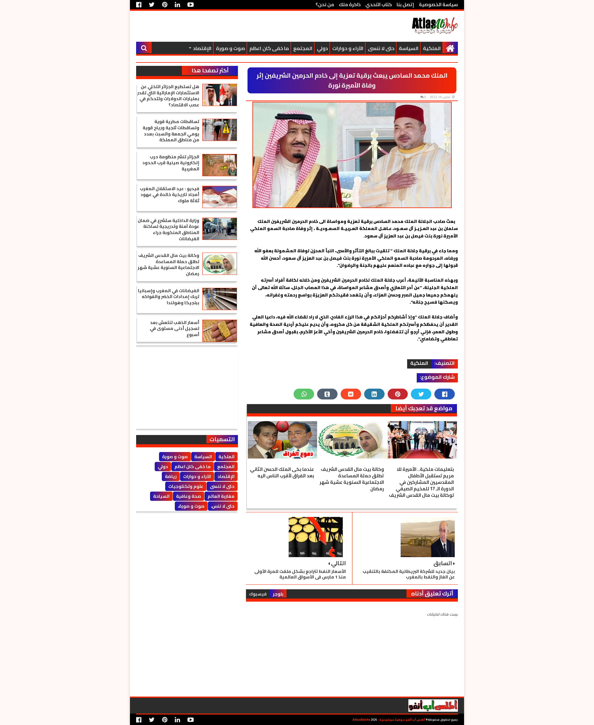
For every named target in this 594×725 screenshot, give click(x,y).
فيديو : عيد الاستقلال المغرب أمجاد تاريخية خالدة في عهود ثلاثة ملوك (169, 195)
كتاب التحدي (378, 4)
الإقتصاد (202, 48)
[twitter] (152, 4)
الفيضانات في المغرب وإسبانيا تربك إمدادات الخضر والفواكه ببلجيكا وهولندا (168, 297)
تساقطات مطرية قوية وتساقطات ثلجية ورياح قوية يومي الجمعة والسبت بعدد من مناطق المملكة (171, 130)
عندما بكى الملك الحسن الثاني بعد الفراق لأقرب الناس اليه (282, 472)
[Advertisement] (248, 26)
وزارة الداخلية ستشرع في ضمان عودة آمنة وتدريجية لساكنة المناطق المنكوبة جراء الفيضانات (168, 229)
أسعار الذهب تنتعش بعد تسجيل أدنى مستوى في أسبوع (174, 328)
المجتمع (302, 48)
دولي (322, 48)
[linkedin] (177, 4)
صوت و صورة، (191, 506)
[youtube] (190, 4)
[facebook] (140, 4)
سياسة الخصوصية (438, 4)
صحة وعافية (188, 496)
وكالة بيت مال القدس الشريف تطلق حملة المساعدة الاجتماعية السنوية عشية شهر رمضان (352, 479)
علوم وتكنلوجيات (185, 486)
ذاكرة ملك (350, 4)
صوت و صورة (230, 48)
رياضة (171, 476)
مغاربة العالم (221, 496)
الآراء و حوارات (348, 48)
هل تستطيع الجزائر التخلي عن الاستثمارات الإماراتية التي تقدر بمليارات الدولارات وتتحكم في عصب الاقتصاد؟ (168, 96)
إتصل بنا (405, 4)
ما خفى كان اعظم (269, 48)
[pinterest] (164, 4)
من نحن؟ (325, 4)
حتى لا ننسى (381, 48)
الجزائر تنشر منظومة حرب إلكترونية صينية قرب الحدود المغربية (170, 163)
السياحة (161, 496)
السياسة (409, 48)
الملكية (432, 48)
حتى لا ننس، (223, 506)
